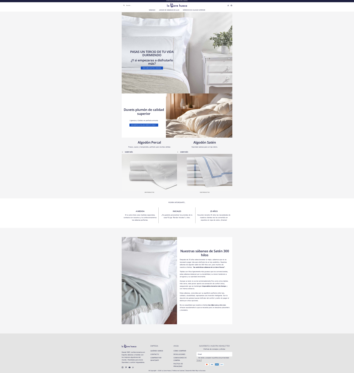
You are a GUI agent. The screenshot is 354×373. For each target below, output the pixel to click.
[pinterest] (126, 367)
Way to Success (200, 370)
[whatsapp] (133, 367)
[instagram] (122, 367)
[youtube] (129, 367)
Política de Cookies (178, 370)
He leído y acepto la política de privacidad (213, 358)
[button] (149, 152)
